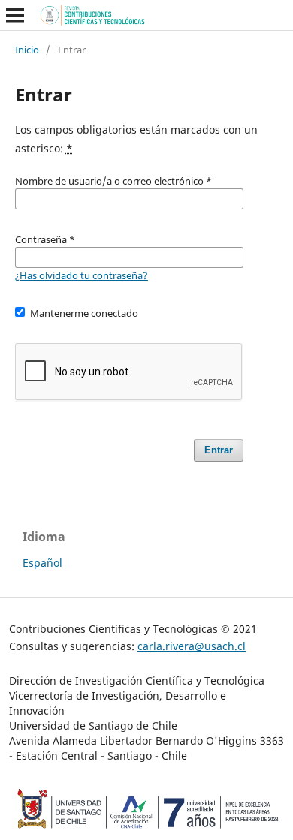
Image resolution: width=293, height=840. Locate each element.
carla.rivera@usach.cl (191, 646)
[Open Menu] (15, 15)
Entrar (218, 450)
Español (42, 562)
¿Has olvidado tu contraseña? (81, 275)
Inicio (27, 49)
